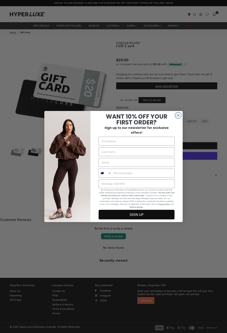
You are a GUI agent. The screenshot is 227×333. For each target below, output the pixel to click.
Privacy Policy (164, 204)
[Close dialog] (178, 115)
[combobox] (105, 173)
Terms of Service (136, 207)
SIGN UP (136, 214)
